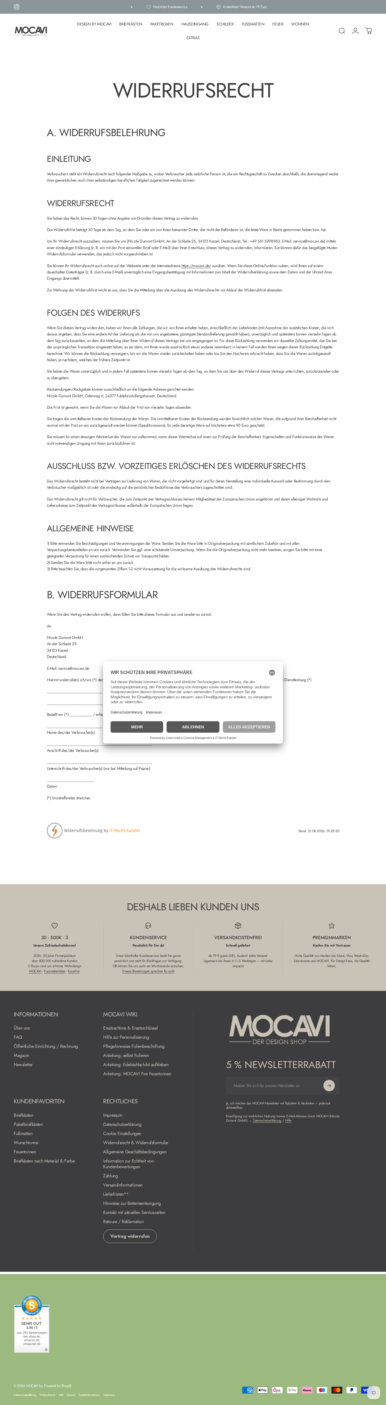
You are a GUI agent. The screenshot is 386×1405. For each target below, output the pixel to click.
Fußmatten (23, 1133)
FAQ (18, 1037)
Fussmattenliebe (54, 971)
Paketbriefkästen (28, 1124)
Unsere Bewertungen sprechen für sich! (148, 971)
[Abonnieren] (329, 1085)
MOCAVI (35, 971)
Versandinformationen (123, 1185)
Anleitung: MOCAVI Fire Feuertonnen (137, 1074)
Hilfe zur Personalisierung (126, 1037)
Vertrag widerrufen (129, 1236)
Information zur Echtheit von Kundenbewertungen (128, 1164)
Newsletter (23, 1065)
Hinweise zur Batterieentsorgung (132, 1203)
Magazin (21, 1055)
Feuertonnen (25, 1152)
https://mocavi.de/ (196, 266)
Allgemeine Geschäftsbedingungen (134, 1152)
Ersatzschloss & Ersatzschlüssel (130, 1028)
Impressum (112, 1115)
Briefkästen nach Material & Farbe (44, 1161)
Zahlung (110, 1176)
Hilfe (288, 1120)
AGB (61, 1395)
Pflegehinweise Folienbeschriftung (133, 1046)
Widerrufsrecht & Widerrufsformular (135, 1143)
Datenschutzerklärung (122, 1124)
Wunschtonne (26, 1143)
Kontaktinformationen (89, 1395)
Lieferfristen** (116, 1194)
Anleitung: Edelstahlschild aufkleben (135, 1065)
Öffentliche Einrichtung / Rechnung (46, 1046)
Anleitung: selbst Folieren (126, 1055)
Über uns (22, 1028)
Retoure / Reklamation (123, 1222)
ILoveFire (74, 971)
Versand (71, 1395)
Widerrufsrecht (47, 1395)
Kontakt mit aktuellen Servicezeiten (134, 1212)
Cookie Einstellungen (122, 1133)
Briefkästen (23, 1115)
